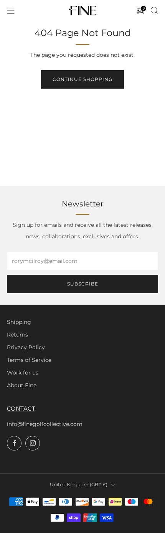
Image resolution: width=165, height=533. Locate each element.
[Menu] (11, 11)
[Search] (154, 10)
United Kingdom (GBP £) (78, 484)
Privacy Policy (26, 347)
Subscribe (82, 284)
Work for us (22, 373)
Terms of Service (29, 360)
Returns (17, 335)
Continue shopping (82, 79)
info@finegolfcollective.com (44, 424)
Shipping (19, 322)
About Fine (21, 385)
